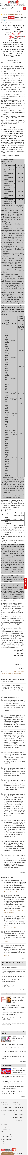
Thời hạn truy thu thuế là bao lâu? (10, 967)
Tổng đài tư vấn (18, 1120)
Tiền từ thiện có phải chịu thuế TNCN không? (13, 976)
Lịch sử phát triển (7, 1107)
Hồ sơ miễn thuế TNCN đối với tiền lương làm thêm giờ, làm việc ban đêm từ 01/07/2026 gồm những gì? (13, 1007)
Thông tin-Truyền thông (15, 910)
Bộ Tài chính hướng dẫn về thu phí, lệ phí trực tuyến (18, 1038)
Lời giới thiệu (6, 1104)
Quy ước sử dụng (7, 1134)
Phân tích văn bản (19, 1107)
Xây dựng (6, 941)
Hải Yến (23, 668)
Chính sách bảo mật (7, 1136)
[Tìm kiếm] (24, 8)
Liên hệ (4, 1114)
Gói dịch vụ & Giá (13, 4)
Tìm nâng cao (22, 11)
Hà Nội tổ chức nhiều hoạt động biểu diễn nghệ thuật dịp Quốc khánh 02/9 (18, 1070)
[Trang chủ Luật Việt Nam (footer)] (13, 1150)
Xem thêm (22, 872)
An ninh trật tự (7, 955)
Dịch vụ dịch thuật (19, 1114)
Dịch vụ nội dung (19, 1117)
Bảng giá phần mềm (7, 1127)
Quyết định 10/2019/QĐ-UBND (14, 673)
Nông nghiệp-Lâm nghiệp (16, 891)
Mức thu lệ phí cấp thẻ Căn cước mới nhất (12, 1044)
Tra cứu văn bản (19, 1104)
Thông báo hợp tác (7, 1143)
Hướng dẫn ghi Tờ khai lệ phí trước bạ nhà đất (13, 1047)
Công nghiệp (7, 927)
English (20, 4)
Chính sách (13, 927)
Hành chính (6, 891)
